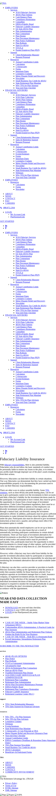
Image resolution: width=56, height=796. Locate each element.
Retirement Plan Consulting (16, 680)
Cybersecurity (21, 67)
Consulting (20, 22)
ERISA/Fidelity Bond (25, 24)
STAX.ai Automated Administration (20, 663)
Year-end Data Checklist (26, 88)
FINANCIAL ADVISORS (16, 90)
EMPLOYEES (11, 180)
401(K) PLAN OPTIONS (16, 656)
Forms (18, 69)
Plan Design (21, 36)
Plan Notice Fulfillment (25, 41)
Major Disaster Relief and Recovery (30, 76)
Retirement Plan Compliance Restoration (22, 689)
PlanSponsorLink (17, 217)
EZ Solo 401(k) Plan (24, 29)
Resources (14, 59)
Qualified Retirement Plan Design (19, 673)
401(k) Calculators (12, 750)
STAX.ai (19, 48)
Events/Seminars (22, 154)
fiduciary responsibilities (14, 465)
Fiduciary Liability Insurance (27, 26)
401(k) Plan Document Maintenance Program (24, 684)
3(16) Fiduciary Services (26, 12)
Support (13, 52)
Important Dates (22, 71)
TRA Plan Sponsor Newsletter (17, 745)
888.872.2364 (9, 208)
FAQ (7, 201)
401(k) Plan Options (24, 15)
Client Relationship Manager (27, 55)
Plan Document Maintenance (27, 38)
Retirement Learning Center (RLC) (19, 694)
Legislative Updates (24, 74)
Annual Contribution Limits (27, 62)
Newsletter (20, 78)
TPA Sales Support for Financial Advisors (22, 706)
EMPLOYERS (11, 8)
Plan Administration (24, 31)
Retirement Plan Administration (18, 682)
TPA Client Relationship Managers (19, 704)
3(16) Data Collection (24, 97)
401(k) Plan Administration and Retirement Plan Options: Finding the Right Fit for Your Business (28, 633)
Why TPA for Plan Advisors (27, 175)
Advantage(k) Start (13, 666)
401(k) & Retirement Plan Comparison (21, 668)
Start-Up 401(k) (22, 45)
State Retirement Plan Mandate (28, 83)
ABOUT (9, 194)
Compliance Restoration (25, 19)
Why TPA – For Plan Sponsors (18, 717)
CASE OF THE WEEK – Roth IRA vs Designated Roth (28, 637)
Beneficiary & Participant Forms (18, 752)
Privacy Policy (11, 783)
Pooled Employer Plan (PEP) (28, 50)
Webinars (19, 173)
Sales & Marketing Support (27, 140)
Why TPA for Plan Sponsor (27, 85)
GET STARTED (7, 221)
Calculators (20, 64)
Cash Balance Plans (24, 17)
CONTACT (10, 198)
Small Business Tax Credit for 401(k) (31, 81)
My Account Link (17, 214)
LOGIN (8, 212)
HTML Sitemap (11, 788)
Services (13, 10)
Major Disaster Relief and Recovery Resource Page (26, 733)
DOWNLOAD (11, 608)
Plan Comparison (23, 34)
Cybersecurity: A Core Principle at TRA (21, 731)
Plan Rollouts (21, 43)
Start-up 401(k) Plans (14, 670)
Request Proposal (23, 57)
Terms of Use (10, 785)
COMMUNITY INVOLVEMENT (19, 772)
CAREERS (10, 203)
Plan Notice (10, 658)
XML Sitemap (11, 790)
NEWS (8, 196)
